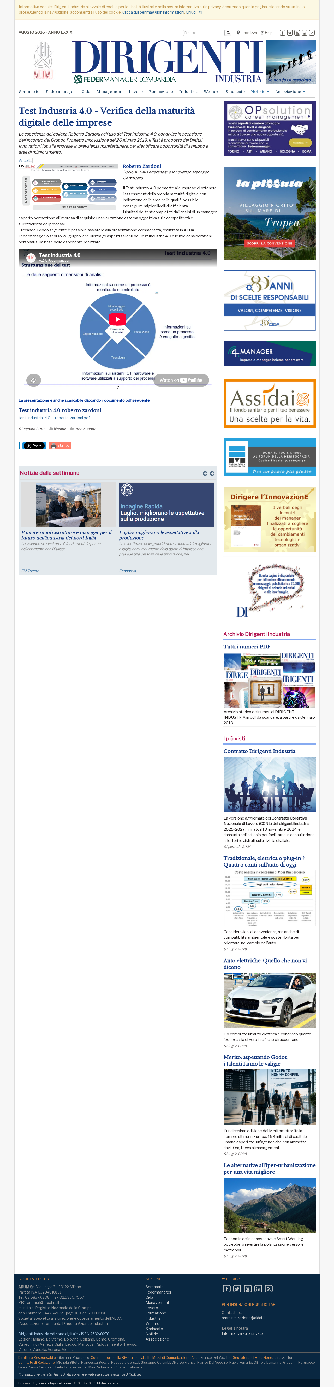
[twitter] (290, 33)
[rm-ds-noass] (291, 62)
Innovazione (85, 429)
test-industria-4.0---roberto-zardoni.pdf (54, 417)
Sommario (29, 91)
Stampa (63, 445)
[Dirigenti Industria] (167, 62)
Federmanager (60, 91)
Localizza (249, 33)
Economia (119, 571)
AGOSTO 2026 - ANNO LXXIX (45, 32)
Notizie (258, 91)
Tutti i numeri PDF (247, 647)
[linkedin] (304, 33)
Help (268, 33)
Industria (188, 91)
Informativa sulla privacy (243, 1333)
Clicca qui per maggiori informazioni (153, 12)
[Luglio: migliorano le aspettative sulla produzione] (159, 504)
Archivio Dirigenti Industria (256, 634)
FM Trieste (22, 571)
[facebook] (282, 33)
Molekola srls (107, 1383)
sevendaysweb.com (55, 1383)
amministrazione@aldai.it (243, 1317)
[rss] (311, 33)
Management (110, 91)
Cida (86, 91)
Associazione (288, 91)
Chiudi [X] (194, 12)
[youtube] (297, 33)
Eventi (214, 571)
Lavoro (136, 91)
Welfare (211, 91)
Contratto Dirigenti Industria (259, 751)
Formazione (161, 91)
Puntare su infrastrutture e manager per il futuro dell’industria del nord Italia (59, 535)
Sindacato (235, 91)
